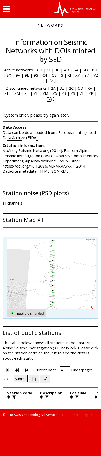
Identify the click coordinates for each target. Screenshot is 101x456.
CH (40, 70)
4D (66, 70)
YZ (95, 75)
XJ (69, 75)
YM (45, 93)
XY (77, 75)
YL (36, 93)
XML (64, 171)
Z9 (73, 93)
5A (76, 70)
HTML (43, 171)
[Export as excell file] (34, 379)
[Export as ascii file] (45, 379)
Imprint (88, 414)
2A (53, 88)
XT (26, 93)
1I (49, 70)
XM (17, 93)
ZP (91, 93)
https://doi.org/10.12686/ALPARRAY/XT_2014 (44, 166)
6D (80, 88)
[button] (6, 9)
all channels (13, 203)
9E (26, 75)
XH (7, 93)
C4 (44, 75)
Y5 (55, 93)
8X (8, 75)
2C (71, 88)
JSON (55, 171)
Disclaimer (70, 414)
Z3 (64, 93)
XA (90, 88)
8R (94, 70)
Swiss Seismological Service (35, 414)
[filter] (13, 397)
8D (85, 70)
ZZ (51, 80)
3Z (62, 88)
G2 (54, 75)
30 (57, 70)
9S (36, 75)
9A (17, 75)
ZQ (49, 98)
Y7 (86, 75)
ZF (82, 93)
